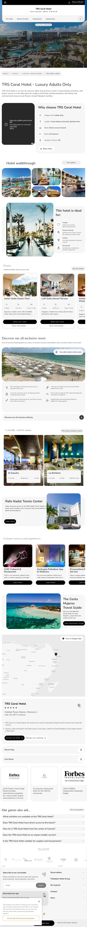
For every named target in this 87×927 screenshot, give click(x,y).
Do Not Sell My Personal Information (20, 918)
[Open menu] (5, 2)
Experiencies (50, 19)
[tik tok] (44, 914)
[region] (21, 911)
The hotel (9, 19)
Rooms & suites (22, 19)
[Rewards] (69, 2)
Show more (47, 149)
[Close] (38, 901)
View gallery (71, 162)
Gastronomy (37, 19)
